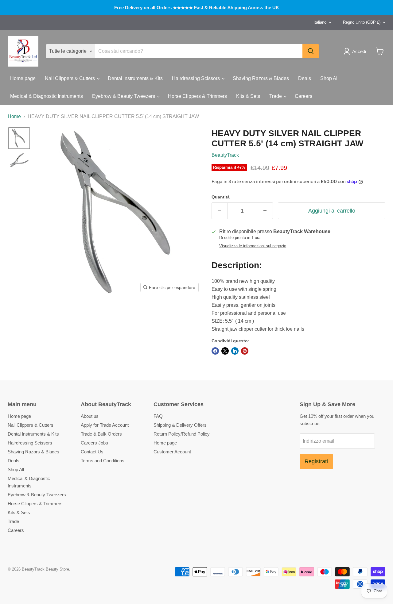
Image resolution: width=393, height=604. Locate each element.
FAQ (158, 416)
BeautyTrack (225, 155)
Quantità (221, 196)
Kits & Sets (248, 96)
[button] (356, 51)
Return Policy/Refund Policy (182, 434)
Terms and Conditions (102, 460)
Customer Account (172, 451)
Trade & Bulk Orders (101, 434)
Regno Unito (361, 22)
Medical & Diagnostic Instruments (46, 96)
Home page (23, 78)
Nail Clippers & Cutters (70, 78)
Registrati (316, 461)
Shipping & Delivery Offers (180, 425)
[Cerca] (310, 51)
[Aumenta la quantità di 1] (265, 210)
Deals (304, 78)
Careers (303, 96)
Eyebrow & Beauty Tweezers (124, 96)
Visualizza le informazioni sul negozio (252, 246)
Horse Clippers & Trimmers (197, 96)
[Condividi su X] (225, 351)
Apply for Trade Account (105, 425)
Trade (276, 96)
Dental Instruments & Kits (135, 78)
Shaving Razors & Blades (261, 78)
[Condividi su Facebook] (215, 351)
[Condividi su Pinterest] (244, 351)
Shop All (329, 78)
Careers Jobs (94, 442)
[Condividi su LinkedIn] (235, 351)
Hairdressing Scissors (196, 78)
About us (90, 416)
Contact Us (92, 451)
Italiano (319, 22)
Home (14, 116)
